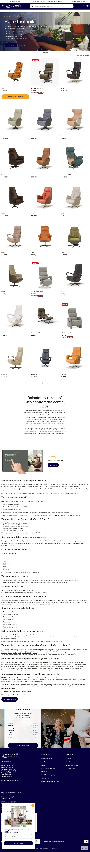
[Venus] (74, 72)
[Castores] (74, 358)
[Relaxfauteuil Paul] (45, 316)
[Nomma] (15, 158)
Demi (62, 253)
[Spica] (74, 197)
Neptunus (4, 374)
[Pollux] (45, 197)
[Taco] (74, 119)
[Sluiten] (32, 805)
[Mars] (45, 119)
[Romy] (15, 275)
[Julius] (15, 72)
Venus (62, 88)
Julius (3, 88)
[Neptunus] (15, 358)
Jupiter (3, 136)
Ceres (33, 175)
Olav (2, 333)
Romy (3, 292)
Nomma (4, 175)
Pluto (3, 253)
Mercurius (34, 374)
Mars (32, 136)
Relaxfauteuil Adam (66, 175)
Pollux (33, 214)
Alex (61, 292)
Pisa (32, 253)
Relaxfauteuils (12, 11)
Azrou (3, 214)
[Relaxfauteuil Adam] (74, 158)
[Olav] (15, 316)
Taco (61, 136)
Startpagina (4, 11)
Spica (62, 214)
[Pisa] (45, 236)
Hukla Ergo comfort (37, 88)
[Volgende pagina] (57, 383)
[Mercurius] (45, 358)
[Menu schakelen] (2, 6)
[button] (51, 6)
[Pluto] (15, 236)
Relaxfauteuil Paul (36, 333)
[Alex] (74, 275)
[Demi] (74, 236)
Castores (63, 374)
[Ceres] (45, 158)
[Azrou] (15, 197)
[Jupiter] (15, 119)
